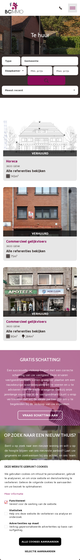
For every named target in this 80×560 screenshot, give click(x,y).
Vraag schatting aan (40, 415)
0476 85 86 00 (60, 7)
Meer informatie (13, 493)
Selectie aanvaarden (40, 551)
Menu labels (72, 8)
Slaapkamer (12, 70)
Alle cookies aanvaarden (40, 541)
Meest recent (14, 90)
